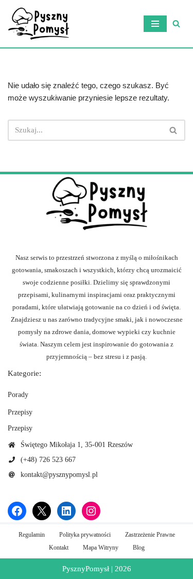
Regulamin (32, 534)
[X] (41, 511)
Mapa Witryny (100, 547)
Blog (139, 547)
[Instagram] (91, 511)
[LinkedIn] (66, 511)
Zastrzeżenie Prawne (150, 534)
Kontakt (58, 547)
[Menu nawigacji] (155, 23)
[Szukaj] (176, 23)
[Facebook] (17, 511)
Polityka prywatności (85, 534)
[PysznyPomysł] (38, 23)
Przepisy (20, 412)
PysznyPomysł (85, 569)
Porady (18, 395)
